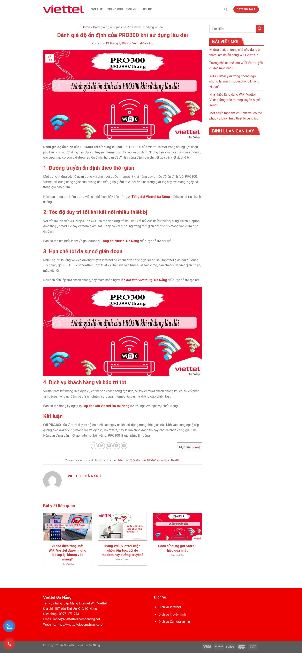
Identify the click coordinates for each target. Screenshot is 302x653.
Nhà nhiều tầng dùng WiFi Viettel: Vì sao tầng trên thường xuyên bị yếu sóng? (235, 100)
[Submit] (260, 29)
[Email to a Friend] (109, 445)
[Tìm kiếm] (225, 9)
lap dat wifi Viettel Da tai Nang (106, 406)
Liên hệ (147, 9)
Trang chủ (115, 9)
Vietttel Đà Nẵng (142, 43)
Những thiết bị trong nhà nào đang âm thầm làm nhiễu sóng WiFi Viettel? (235, 52)
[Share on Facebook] (94, 445)
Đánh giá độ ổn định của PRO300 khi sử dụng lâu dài (148, 460)
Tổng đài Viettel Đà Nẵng (150, 197)
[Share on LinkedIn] (124, 445)
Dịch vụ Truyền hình (172, 614)
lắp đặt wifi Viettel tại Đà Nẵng (144, 280)
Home (86, 27)
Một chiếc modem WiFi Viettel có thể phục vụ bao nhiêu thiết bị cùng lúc (235, 115)
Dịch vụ (131, 9)
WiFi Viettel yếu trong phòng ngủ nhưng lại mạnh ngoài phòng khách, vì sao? (234, 81)
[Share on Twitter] (101, 445)
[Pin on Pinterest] (116, 445)
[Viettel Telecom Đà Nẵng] (63, 9)
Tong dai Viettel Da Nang (120, 241)
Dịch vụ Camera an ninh (174, 622)
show (195, 447)
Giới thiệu (97, 9)
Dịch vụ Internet (169, 607)
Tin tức (99, 460)
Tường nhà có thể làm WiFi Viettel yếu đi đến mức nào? (236, 65)
